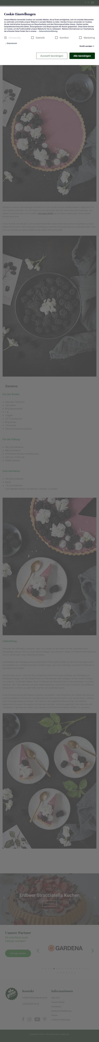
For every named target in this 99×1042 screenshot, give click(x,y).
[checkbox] (5, 37)
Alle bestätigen (82, 55)
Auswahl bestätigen (51, 55)
